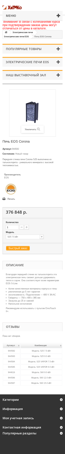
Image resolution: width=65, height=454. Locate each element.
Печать (11, 199)
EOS (6, 177)
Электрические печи (22, 32)
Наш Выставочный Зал (26, 75)
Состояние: (8, 154)
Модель (10, 232)
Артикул (6, 149)
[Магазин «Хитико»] (19, 7)
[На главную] (6, 32)
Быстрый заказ (18, 248)
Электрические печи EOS (16, 36)
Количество (12, 222)
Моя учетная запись (18, 418)
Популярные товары (24, 49)
